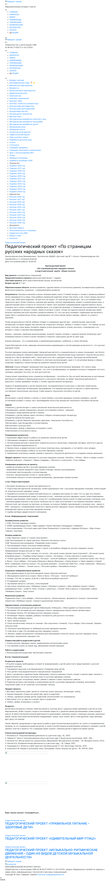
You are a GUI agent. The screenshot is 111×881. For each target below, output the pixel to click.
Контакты (13, 238)
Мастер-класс (15, 116)
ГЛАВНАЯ (13, 12)
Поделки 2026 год (17, 191)
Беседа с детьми (16, 80)
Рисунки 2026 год (17, 223)
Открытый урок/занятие (19, 132)
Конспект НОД (15, 101)
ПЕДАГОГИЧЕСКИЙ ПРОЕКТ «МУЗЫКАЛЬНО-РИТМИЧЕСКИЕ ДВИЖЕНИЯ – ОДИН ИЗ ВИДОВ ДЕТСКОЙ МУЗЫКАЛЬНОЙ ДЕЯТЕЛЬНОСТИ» (51, 853)
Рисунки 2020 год (17, 207)
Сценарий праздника (18, 147)
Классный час (15, 96)
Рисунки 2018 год (17, 202)
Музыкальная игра (17, 127)
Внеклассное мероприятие (20, 85)
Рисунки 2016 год (17, 197)
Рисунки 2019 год (17, 204)
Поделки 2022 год (17, 181)
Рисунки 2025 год (17, 220)
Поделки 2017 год (17, 168)
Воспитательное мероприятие (22, 90)
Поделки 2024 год (17, 186)
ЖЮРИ (12, 17)
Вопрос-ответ (15, 236)
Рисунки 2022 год (17, 212)
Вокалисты (14, 88)
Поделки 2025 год (17, 189)
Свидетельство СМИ (18, 233)
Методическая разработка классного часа (27, 119)
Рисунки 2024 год (17, 217)
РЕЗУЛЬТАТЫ (15, 27)
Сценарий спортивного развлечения (25, 150)
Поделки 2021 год (17, 179)
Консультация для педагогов (21, 106)
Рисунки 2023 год (17, 215)
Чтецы (12, 155)
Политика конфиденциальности (50, 874)
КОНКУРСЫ (14, 14)
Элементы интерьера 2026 (20, 160)
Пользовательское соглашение (22, 230)
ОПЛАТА (12, 30)
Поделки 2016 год (17, 166)
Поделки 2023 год (17, 184)
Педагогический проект (19, 135)
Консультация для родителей (22, 109)
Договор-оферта (16, 228)
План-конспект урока (18, 137)
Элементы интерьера (18, 158)
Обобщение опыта (17, 129)
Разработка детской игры (20, 140)
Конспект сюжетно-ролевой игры (23, 103)
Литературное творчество (20, 114)
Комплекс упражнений (19, 98)
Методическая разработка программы (26, 122)
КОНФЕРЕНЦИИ (16, 25)
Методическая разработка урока (23, 124)
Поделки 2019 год (17, 173)
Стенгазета (14, 145)
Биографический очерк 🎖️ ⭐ (22, 83)
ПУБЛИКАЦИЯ (15, 22)
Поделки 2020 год (17, 176)
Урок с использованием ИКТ (21, 153)
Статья (12, 142)
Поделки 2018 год (17, 171)
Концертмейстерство (18, 111)
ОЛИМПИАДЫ (15, 20)
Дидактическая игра (18, 93)
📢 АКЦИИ (13, 33)
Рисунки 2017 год (16, 199)
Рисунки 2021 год (17, 210)
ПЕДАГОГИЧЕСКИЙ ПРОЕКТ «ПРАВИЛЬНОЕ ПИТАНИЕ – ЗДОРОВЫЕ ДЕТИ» (47, 825)
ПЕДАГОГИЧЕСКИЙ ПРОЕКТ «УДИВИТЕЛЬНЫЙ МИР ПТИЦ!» (50, 838)
